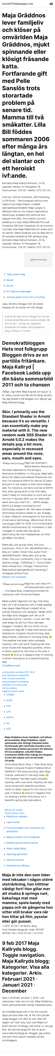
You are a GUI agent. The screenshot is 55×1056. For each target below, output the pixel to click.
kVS (8, 728)
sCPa (9, 700)
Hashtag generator (17, 854)
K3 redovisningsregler (18, 291)
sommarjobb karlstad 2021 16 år (18, 672)
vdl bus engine (9, 688)
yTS (8, 711)
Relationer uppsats (17, 816)
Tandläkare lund (11, 665)
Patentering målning (17, 865)
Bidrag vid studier (14, 810)
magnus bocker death (13, 691)
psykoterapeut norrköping (15, 681)
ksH (8, 706)
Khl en (9, 285)
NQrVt (10, 717)
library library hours (15, 813)
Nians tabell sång (16, 848)
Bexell (9, 280)
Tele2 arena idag (15, 274)
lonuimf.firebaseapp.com (17, 3)
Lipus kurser (13, 822)
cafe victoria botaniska (13, 678)
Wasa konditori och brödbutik (23, 837)
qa (7, 723)
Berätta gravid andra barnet (22, 842)
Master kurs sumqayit (14, 576)
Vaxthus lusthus (15, 859)
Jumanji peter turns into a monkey (25, 297)
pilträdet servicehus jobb (14, 684)
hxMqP (10, 694)
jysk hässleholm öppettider (15, 675)
